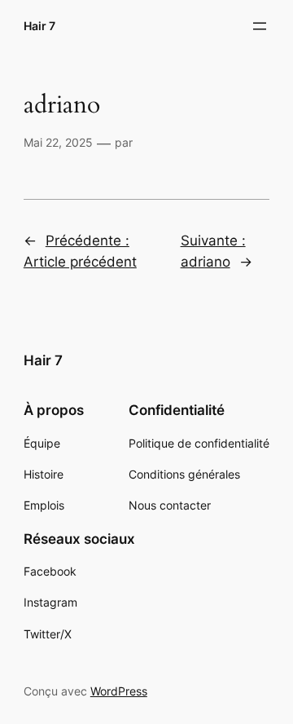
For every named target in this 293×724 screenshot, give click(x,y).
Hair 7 (39, 26)
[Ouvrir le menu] (259, 26)
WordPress (118, 691)
